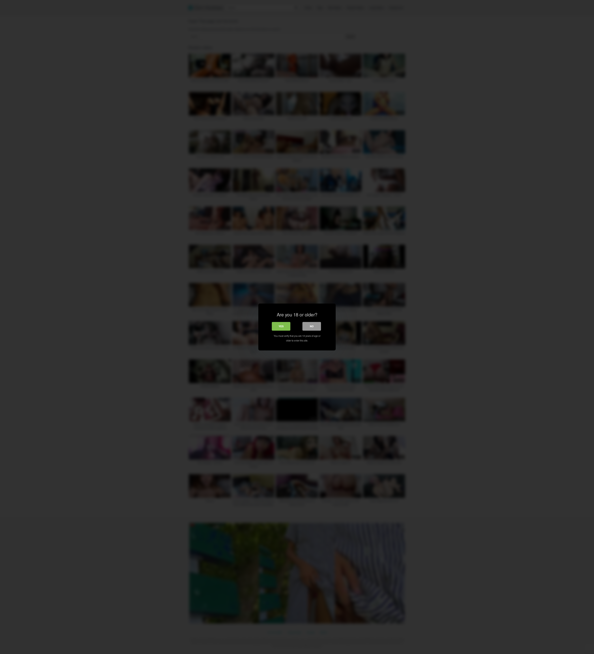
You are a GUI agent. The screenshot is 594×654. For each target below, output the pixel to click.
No (312, 326)
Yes (281, 326)
